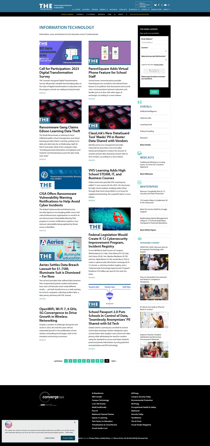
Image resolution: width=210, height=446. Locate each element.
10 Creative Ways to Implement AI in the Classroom (153, 201)
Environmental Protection (142, 400)
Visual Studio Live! (100, 428)
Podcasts (123, 9)
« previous (58, 361)
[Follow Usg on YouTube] (165, 5)
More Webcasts (146, 174)
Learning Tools (146, 124)
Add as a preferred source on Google (145, 4)
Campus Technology (100, 400)
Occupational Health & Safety (143, 407)
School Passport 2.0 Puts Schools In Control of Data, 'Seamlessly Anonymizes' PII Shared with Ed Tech (109, 317)
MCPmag (135, 403)
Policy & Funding (147, 131)
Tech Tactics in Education (102, 421)
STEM (109, 14)
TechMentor (136, 417)
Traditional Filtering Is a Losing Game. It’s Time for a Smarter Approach (152, 164)
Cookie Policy (105, 438)
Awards (103, 9)
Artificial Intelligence (148, 111)
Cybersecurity (145, 118)
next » (113, 361)
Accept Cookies (68, 438)
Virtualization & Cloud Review (104, 424)
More (166, 9)
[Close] (74, 422)
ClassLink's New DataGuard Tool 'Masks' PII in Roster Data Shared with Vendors (109, 137)
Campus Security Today (141, 396)
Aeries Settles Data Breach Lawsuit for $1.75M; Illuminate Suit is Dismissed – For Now (59, 270)
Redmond (135, 410)
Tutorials (80, 14)
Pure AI (95, 410)
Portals (146, 106)
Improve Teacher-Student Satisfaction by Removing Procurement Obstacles (150, 337)
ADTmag (134, 393)
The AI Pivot (136, 421)
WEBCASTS (147, 157)
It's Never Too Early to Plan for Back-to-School (152, 308)
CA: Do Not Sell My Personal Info (136, 438)
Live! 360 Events (99, 403)
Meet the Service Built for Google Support (153, 210)
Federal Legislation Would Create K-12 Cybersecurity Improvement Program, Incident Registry (108, 240)
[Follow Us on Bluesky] (155, 5)
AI (115, 14)
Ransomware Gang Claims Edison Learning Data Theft (59, 129)
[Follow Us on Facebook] (159, 5)
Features (86, 9)
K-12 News (76, 9)
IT (126, 14)
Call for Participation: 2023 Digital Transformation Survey (59, 72)
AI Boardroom (97, 393)
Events (144, 9)
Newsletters (156, 9)
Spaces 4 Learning (99, 417)
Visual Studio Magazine (141, 424)
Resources (133, 9)
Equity (120, 14)
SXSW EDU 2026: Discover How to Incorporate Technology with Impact (154, 249)
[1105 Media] (52, 417)
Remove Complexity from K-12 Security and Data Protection (152, 192)
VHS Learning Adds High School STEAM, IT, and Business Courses (107, 174)
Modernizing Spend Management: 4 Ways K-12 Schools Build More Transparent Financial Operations (154, 220)
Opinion (95, 9)
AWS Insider (97, 396)
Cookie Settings (49, 438)
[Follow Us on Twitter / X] (162, 5)
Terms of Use (118, 438)
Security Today (137, 414)
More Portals (145, 144)
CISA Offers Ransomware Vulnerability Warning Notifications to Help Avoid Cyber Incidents (59, 199)
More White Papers (148, 230)
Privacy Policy (158, 64)
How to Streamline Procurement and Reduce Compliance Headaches (153, 279)
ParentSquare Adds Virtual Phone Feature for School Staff (108, 72)
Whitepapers (149, 186)
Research (113, 9)
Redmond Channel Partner (103, 414)
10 (107, 361)
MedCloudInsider (99, 407)
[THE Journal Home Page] (55, 6)
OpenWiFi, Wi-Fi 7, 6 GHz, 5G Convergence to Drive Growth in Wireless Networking (58, 315)
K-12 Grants (91, 14)
